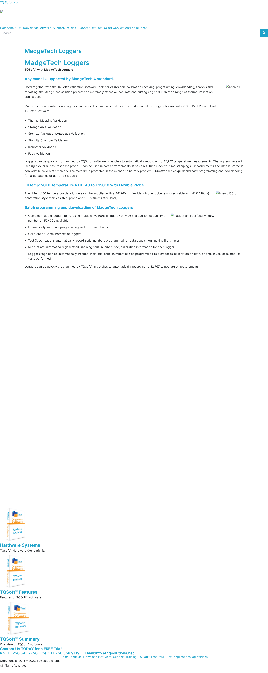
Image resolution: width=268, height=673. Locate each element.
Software (44, 27)
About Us (14, 27)
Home (4, 27)
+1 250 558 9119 (65, 653)
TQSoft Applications (116, 27)
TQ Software (9, 2)
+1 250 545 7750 (22, 653)
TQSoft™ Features (90, 27)
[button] (15, 27)
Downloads (30, 27)
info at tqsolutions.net (114, 653)
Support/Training (64, 27)
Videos (142, 27)
